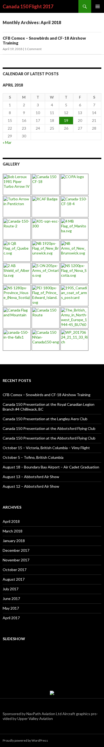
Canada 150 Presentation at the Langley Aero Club (45, 418)
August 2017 (14, 579)
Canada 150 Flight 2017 (28, 6)
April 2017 (11, 617)
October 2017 (14, 569)
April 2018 (11, 521)
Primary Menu (97, 6)
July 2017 (10, 589)
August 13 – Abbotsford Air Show (31, 476)
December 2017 (16, 550)
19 (66, 120)
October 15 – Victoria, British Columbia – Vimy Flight (46, 447)
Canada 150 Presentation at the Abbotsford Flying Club (49, 428)
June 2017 (11, 598)
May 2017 (11, 608)
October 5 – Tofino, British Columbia (33, 457)
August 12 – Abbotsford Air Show (31, 486)
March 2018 (12, 531)
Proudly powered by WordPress (25, 740)
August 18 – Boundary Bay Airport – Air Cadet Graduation (51, 467)
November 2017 (16, 560)
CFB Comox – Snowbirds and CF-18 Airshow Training (46, 394)
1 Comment (33, 49)
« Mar (7, 142)
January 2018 (14, 540)
